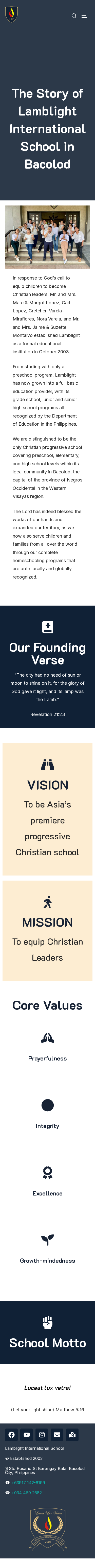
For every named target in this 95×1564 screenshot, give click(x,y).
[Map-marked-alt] (72, 1435)
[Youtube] (26, 1435)
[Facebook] (11, 1435)
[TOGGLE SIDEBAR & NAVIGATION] (86, 15)
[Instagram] (41, 1435)
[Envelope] (57, 1435)
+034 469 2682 (26, 1492)
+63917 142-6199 (28, 1482)
